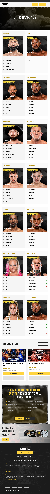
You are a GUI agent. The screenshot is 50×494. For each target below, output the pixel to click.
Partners (26, 456)
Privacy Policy (7, 487)
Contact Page (26, 476)
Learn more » (7, 469)
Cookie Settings (26, 487)
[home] (5, 4)
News (29, 460)
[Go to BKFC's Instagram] (11, 490)
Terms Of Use (14, 487)
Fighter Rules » (8, 471)
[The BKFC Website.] (25, 449)
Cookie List (20, 487)
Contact (32, 456)
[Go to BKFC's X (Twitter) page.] (9, 490)
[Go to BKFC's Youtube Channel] (13, 490)
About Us (34, 460)
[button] (47, 4)
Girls (21, 456)
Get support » (16, 479)
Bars (18, 456)
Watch (25, 460)
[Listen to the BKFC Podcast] (18, 490)
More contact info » (8, 479)
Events (15, 460)
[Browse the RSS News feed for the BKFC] (16, 490)
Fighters (20, 460)
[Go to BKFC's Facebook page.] (6, 490)
